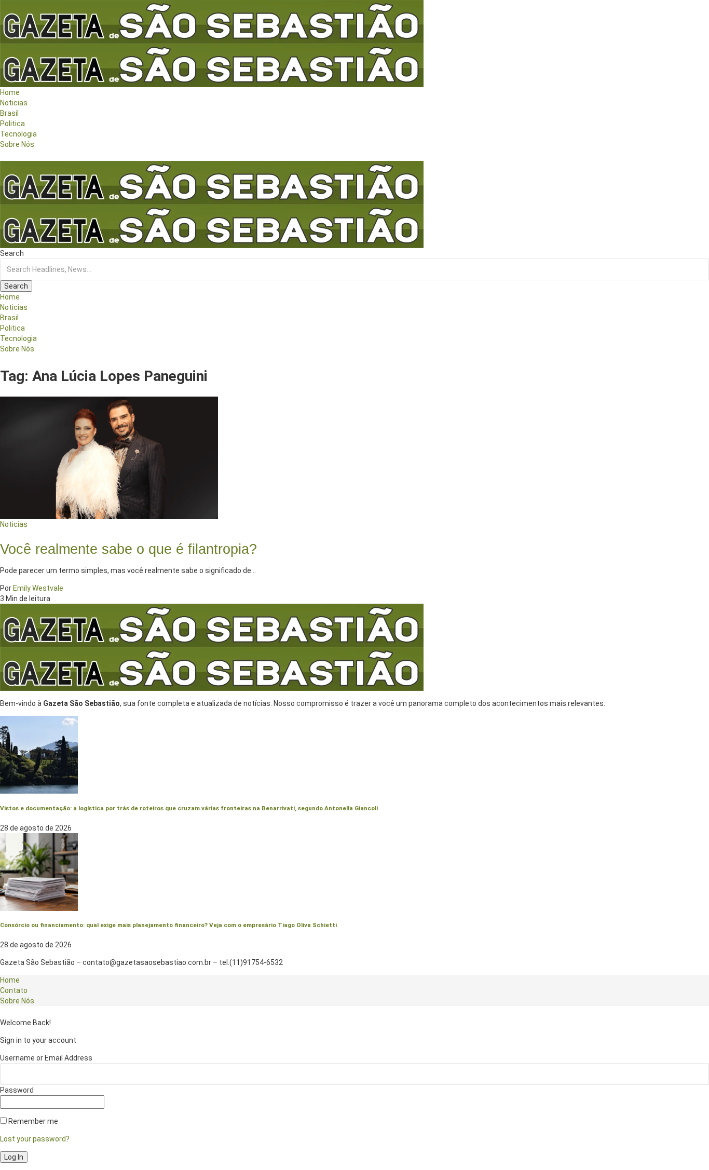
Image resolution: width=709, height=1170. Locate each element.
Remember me (32, 1121)
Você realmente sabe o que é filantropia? (128, 549)
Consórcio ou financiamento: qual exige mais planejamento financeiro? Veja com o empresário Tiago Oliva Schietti (168, 925)
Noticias (14, 524)
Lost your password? (35, 1139)
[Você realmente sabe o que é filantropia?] (109, 457)
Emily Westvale (38, 588)
